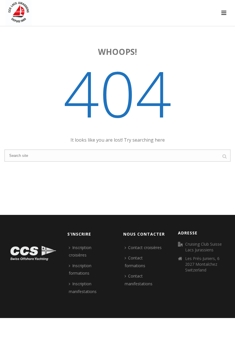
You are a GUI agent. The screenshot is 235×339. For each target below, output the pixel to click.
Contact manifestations (138, 279)
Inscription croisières (80, 251)
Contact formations (135, 261)
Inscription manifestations (83, 287)
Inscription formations (80, 269)
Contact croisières (145, 247)
